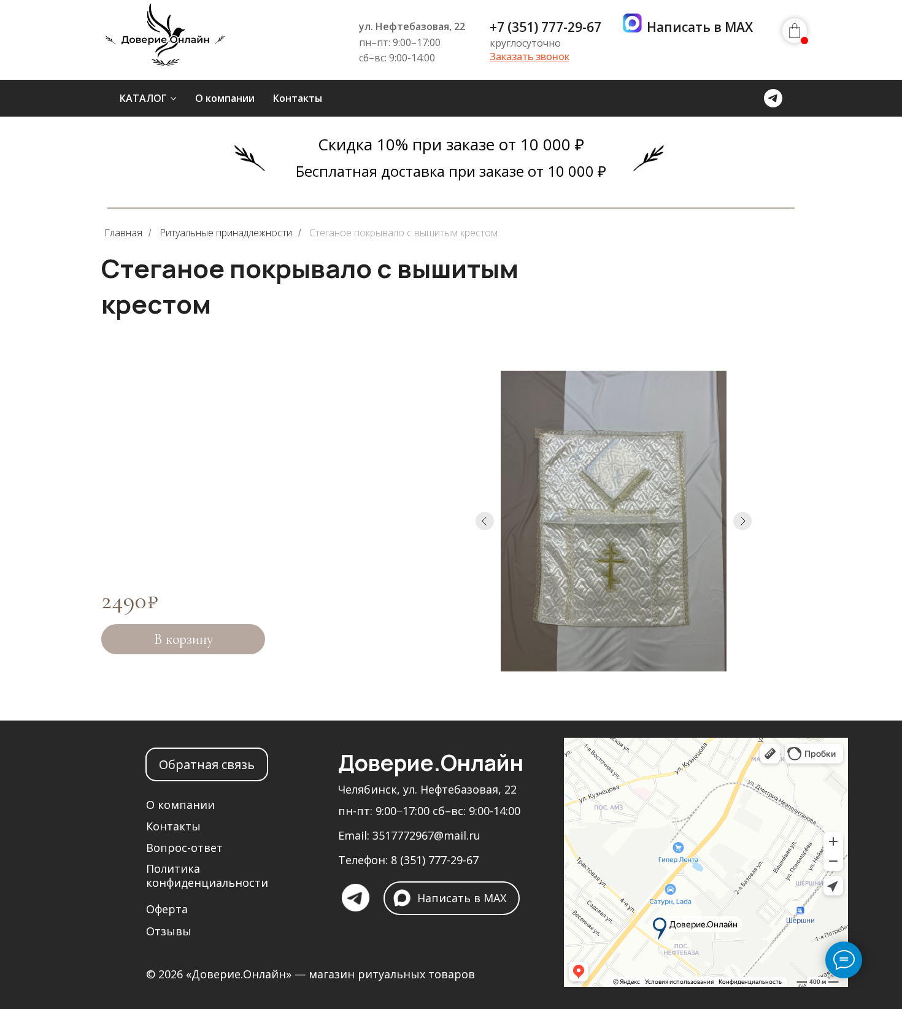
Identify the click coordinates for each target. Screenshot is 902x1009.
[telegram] (773, 98)
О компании (225, 98)
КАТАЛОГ (143, 98)
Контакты (297, 98)
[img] (166, 42)
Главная (123, 233)
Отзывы (168, 931)
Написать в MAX (700, 27)
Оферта (167, 909)
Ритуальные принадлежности (226, 233)
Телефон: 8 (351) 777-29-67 (408, 859)
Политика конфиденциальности (207, 875)
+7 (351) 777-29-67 (545, 27)
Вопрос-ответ (184, 847)
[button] (529, 56)
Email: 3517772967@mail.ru (409, 835)
